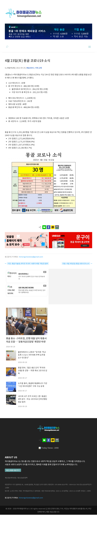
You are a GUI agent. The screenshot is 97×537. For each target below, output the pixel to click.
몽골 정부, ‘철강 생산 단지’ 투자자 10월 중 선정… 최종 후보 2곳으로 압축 (32, 370)
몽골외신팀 (11, 67)
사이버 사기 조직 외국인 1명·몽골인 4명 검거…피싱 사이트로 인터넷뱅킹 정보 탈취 (32, 399)
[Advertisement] (70, 286)
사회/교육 (38, 67)
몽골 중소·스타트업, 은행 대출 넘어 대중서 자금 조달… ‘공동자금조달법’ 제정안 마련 (26, 340)
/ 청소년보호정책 (22, 478)
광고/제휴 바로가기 (13, 470)
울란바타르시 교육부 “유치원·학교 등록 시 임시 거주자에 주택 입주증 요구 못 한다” (32, 354)
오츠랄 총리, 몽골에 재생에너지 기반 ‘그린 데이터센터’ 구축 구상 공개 (32, 384)
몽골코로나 (30, 67)
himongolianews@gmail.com (31, 256)
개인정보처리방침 (10, 478)
